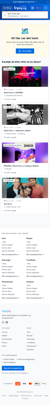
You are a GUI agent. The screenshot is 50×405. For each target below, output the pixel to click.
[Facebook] (7, 322)
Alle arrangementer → (10, 254)
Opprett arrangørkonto (13, 368)
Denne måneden (8, 251)
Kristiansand (7, 282)
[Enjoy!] (25, 311)
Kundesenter (7, 339)
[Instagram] (3, 322)
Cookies (25, 398)
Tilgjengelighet (13, 396)
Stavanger (6, 260)
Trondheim (30, 260)
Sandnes (30, 282)
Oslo (4, 238)
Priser (4, 346)
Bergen (29, 238)
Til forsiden (26, 51)
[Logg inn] (45, 8)
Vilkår (46, 396)
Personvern (38, 396)
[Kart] (32, 8)
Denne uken (6, 248)
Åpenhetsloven (26, 396)
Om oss (5, 332)
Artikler (4, 336)
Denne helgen (7, 245)
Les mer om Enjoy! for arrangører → (15, 373)
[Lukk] (48, 1)
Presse (4, 343)
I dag (4, 242)
